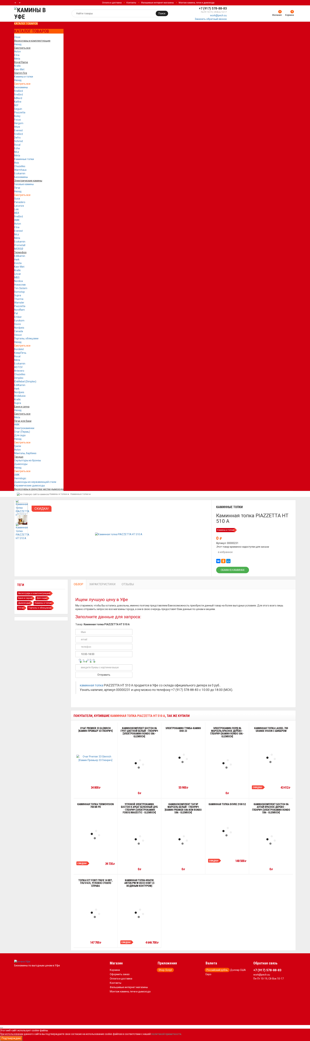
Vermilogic (20, 478)
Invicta (18, 263)
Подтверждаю (11, 1038)
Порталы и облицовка (39, 608)
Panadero (19, 202)
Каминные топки (24, 159)
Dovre (17, 324)
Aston (17, 223)
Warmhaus (20, 169)
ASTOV (18, 367)
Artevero (19, 370)
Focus (17, 119)
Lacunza (19, 205)
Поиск (161, 13)
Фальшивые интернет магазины (157, 2)
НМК (17, 220)
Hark (16, 259)
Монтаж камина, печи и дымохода (196, 2)
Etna (16, 55)
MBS (17, 277)
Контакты (131, 2)
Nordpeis (19, 327)
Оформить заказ (120, 974)
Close (17, 37)
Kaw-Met (19, 69)
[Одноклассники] (223, 561)
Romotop (19, 291)
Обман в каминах (233, 570)
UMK (16, 474)
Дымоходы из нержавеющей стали (35, 482)
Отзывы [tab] (128, 584)
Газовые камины (24, 184)
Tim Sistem (20, 288)
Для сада (19, 435)
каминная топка (91, 685)
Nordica (18, 281)
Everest (18, 130)
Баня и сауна (25, 598)
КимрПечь (20, 352)
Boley (17, 116)
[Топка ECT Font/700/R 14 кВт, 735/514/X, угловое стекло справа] (95, 913)
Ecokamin (19, 173)
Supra (17, 295)
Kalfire (17, 101)
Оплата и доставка (112, 2)
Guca (17, 198)
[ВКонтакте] (218, 561)
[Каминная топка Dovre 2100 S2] (227, 831)
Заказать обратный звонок (211, 19)
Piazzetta (19, 112)
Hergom (18, 123)
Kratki (17, 65)
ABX (16, 212)
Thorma (18, 299)
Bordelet (19, 349)
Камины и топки (23, 76)
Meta (17, 58)
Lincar (17, 273)
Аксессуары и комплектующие (34, 593)
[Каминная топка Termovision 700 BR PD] (95, 834)
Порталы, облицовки (26, 338)
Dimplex (18, 377)
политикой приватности (166, 1034)
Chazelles (19, 166)
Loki (16, 209)
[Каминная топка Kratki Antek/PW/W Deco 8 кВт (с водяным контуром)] (139, 913)
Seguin (18, 108)
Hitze (17, 126)
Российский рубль (217, 970)
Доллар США (238, 970)
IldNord (18, 98)
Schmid (18, 141)
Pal (16, 313)
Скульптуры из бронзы (27, 460)
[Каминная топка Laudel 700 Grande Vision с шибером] (271, 758)
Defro (17, 137)
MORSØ (18, 248)
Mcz (16, 151)
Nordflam (19, 309)
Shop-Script (165, 970)
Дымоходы (20, 464)
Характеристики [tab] (102, 584)
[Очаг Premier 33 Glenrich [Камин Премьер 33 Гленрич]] (95, 758)
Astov (17, 51)
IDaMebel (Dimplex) (25, 381)
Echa (17, 148)
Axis (16, 162)
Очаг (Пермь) (22, 431)
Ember (18, 316)
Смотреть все (22, 83)
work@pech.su (218, 15)
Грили (17, 446)
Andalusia (19, 395)
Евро (208, 974)
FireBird (18, 91)
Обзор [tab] (78, 584)
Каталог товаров (26, 23)
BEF (16, 105)
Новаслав (20, 284)
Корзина (115, 970)
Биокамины (21, 87)
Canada (18, 331)
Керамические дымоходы (29, 485)
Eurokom (19, 320)
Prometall (19, 245)
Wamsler (19, 302)
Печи (17, 187)
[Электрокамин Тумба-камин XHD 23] (183, 758)
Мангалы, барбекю (25, 453)
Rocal (17, 144)
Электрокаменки (24, 428)
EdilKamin (19, 385)
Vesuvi (18, 334)
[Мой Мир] (228, 561)
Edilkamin (19, 256)
